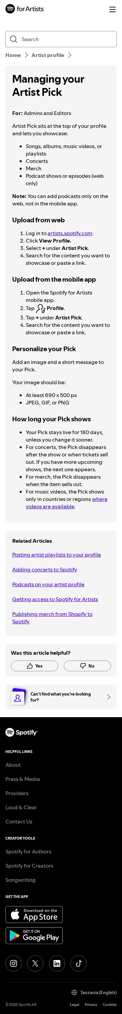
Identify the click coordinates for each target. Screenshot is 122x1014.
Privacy (91, 1004)
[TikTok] (78, 963)
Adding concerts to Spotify (44, 569)
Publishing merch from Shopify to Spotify (52, 617)
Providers (16, 793)
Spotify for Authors (28, 851)
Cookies (110, 1004)
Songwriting (20, 879)
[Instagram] (13, 963)
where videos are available (66, 502)
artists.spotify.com (69, 233)
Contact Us (18, 821)
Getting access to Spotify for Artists (55, 599)
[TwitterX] (35, 963)
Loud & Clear (21, 807)
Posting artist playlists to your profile (56, 554)
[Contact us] (106, 697)
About (13, 764)
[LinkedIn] (57, 963)
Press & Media (22, 779)
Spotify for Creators (29, 865)
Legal (74, 1004)
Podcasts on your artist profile (48, 584)
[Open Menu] (112, 9)
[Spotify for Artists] (24, 9)
